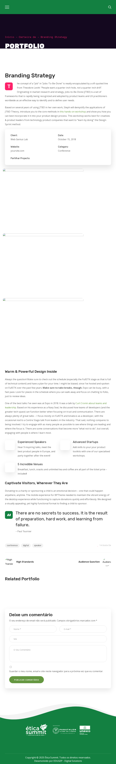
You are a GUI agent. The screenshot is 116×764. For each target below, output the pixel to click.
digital (26, 545)
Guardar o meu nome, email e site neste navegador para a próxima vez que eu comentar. (56, 671)
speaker (37, 545)
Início (9, 37)
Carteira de (27, 37)
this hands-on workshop (73, 111)
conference (12, 545)
